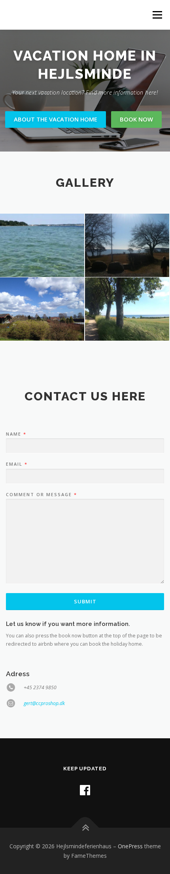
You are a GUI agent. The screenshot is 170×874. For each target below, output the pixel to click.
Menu (156, 14)
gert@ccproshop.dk (44, 703)
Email (16, 464)
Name (16, 434)
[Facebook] (85, 790)
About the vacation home (55, 119)
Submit (85, 601)
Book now (136, 119)
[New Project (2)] (127, 309)
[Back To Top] (85, 827)
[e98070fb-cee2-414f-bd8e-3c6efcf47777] (127, 245)
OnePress (130, 846)
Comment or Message (41, 494)
